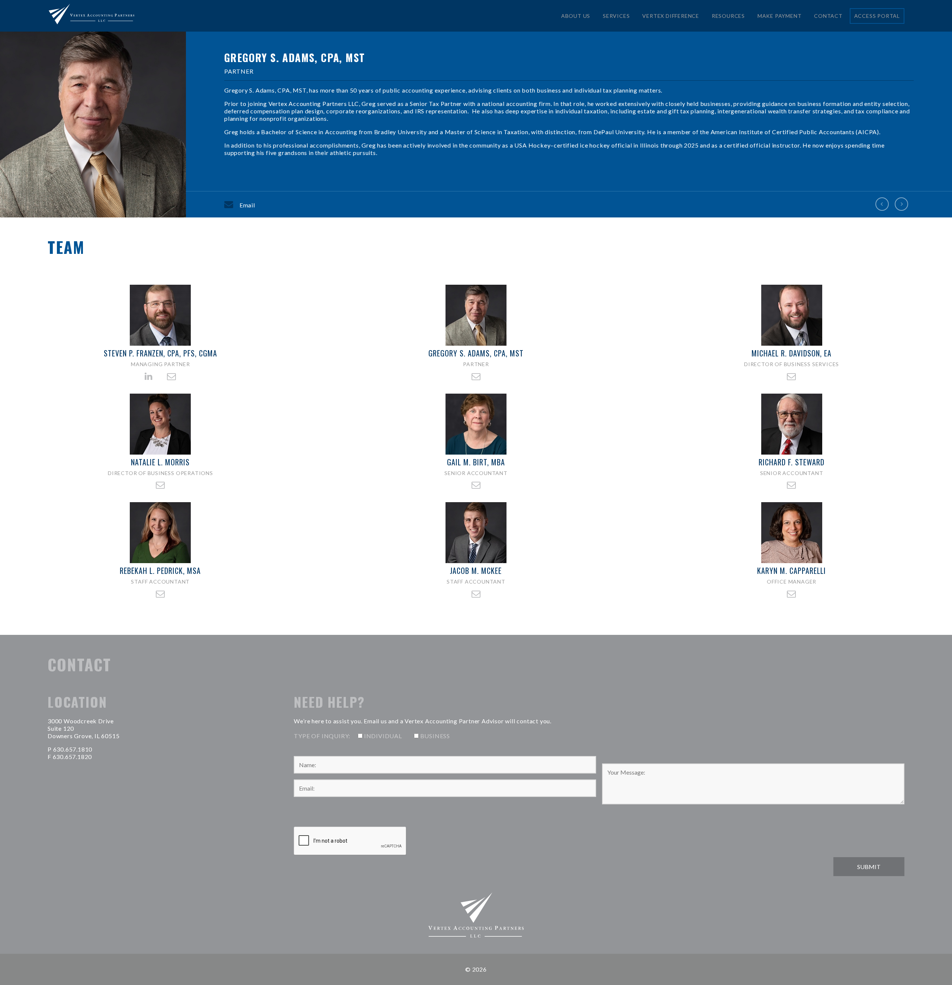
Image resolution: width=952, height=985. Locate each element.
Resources (728, 16)
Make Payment (780, 16)
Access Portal (877, 16)
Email (247, 205)
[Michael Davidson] (901, 204)
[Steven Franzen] (882, 204)
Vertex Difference (670, 16)
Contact (828, 16)
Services (616, 16)
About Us (575, 16)
